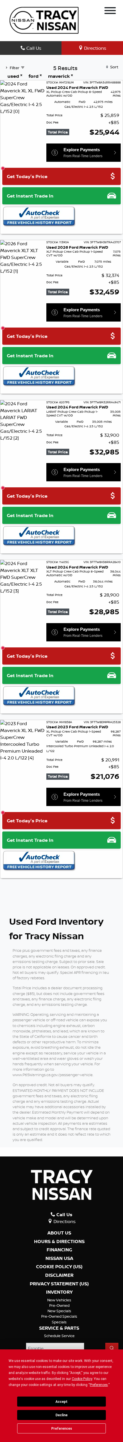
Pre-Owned (59, 1305)
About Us (59, 1233)
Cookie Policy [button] (82, 1379)
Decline (61, 1415)
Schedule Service (59, 1335)
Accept (61, 1402)
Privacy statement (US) (59, 1284)
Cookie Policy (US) (59, 1266)
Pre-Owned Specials (59, 1316)
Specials (59, 1322)
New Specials (59, 1310)
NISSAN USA (59, 1258)
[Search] (111, 1348)
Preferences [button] (99, 1385)
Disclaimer (59, 1275)
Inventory (59, 1292)
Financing (59, 1249)
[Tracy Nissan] (44, 20)
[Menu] (110, 11)
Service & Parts (59, 1328)
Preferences (61, 1429)
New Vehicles (59, 1300)
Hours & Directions (59, 1241)
